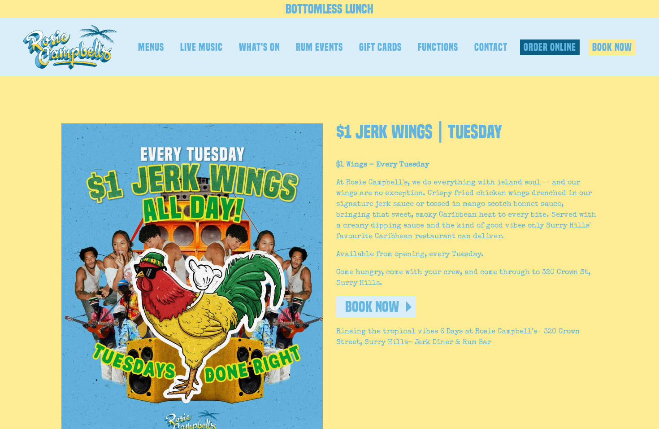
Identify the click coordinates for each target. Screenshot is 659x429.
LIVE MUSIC (201, 47)
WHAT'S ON (259, 47)
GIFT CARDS (380, 47)
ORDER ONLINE (550, 47)
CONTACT (490, 47)
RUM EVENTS (319, 47)
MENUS (151, 47)
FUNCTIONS (438, 47)
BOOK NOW (612, 47)
